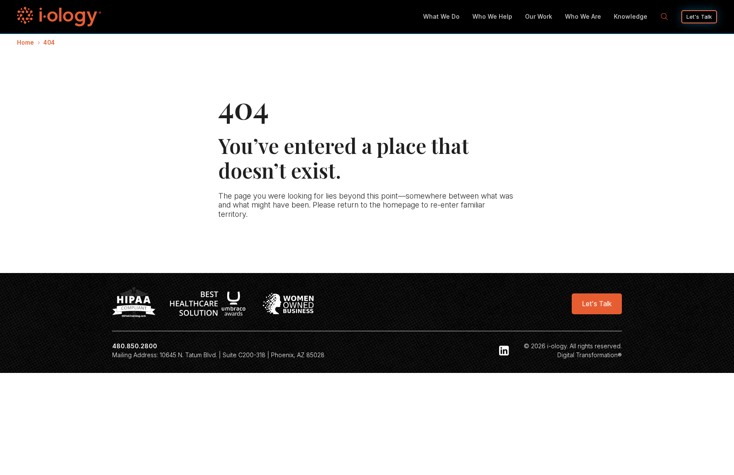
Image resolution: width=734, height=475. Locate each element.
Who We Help (492, 16)
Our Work (538, 16)
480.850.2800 (134, 346)
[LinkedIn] (504, 350)
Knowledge (630, 16)
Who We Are (583, 16)
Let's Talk (699, 16)
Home (25, 42)
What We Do (441, 16)
